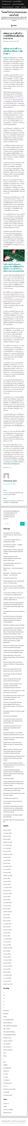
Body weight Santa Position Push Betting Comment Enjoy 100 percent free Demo (13, 657)
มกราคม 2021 (7, 942)
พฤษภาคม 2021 (7, 930)
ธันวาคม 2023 (7, 851)
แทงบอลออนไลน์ (7, 1095)
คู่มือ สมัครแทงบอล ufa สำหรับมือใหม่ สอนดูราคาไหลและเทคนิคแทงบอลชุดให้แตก (14, 588)
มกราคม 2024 (7, 848)
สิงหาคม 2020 (7, 957)
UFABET (5, 1065)
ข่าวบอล (5, 1077)
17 (4, 1001)
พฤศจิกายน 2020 (7, 948)
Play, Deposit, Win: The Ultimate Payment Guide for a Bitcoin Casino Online (12, 535)
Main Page (23, 7)
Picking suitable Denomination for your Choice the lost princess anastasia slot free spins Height (13, 783)
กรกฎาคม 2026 (7, 833)
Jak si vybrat (6, 1028)
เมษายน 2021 (7, 933)
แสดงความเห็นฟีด (8, 1109)
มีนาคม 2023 (6, 863)
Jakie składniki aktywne (9, 1034)
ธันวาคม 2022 (7, 872)
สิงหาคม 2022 (7, 884)
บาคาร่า (10, 467)
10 (4, 995)
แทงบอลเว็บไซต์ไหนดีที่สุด (18, 4)
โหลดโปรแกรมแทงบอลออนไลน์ (14, 14)
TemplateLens (12, 1123)
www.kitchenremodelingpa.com (11, 511)
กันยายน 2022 (7, 881)
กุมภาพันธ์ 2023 (7, 866)
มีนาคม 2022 (6, 899)
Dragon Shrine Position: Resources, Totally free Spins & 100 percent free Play (13, 744)
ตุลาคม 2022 (6, 878)
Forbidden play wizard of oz (10, 798)
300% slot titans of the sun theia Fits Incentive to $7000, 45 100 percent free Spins (13, 664)
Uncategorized (7, 1068)
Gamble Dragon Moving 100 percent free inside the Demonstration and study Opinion (14, 758)
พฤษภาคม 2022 (7, 893)
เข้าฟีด (5, 1106)
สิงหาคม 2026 (7, 830)
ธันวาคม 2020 (7, 945)
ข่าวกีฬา (5, 1074)
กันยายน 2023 (7, 857)
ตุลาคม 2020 (6, 951)
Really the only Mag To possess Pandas (13, 625)
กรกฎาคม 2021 (7, 924)
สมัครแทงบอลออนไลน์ (9, 1089)
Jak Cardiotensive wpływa (10, 1025)
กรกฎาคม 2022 (7, 887)
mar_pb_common (7, 1050)
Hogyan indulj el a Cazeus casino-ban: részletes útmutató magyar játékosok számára (13, 551)
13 (4, 998)
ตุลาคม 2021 (6, 914)
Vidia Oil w (6, 1071)
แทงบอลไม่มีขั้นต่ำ (17, 1)
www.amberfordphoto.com (10, 513)
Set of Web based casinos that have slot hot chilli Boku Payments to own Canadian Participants (14, 697)
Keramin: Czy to (7, 1038)
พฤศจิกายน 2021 (7, 911)
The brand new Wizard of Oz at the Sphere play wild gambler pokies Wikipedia (12, 727)
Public (5, 1056)
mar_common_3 (7, 1047)
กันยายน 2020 (7, 954)
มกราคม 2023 (7, 869)
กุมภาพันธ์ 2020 (7, 975)
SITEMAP (17, 7)
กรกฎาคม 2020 (7, 960)
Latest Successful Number (10, 716)
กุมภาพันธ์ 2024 (7, 845)
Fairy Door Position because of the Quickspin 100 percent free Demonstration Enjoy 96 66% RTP (12, 685)
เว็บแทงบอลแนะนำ (6, 4)
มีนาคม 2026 (6, 839)
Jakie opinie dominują (9, 1032)
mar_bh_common (7, 1041)
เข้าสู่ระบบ (6, 1103)
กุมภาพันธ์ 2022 (7, 902)
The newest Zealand (8, 778)
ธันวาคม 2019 (7, 981)
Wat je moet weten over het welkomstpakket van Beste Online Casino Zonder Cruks (12, 558)
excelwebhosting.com (9, 515)
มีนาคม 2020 (6, 972)
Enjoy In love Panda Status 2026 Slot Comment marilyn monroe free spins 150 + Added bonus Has (14, 765)
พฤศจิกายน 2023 (7, 854)
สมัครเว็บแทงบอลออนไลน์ (8, 7)
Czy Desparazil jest (8, 1019)
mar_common (6, 1044)
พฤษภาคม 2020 (7, 966)
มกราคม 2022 (7, 905)
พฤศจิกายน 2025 (7, 842)
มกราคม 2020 (7, 978)
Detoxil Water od (7, 1022)
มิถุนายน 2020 (7, 963)
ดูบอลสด (5, 518)
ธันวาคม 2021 (7, 908)
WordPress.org (7, 1112)
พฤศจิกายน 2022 (7, 875)
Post (4, 1053)
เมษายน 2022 (7, 896)
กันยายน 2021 (7, 917)
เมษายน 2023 (7, 860)
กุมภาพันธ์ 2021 (7, 939)
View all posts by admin (9, 484)
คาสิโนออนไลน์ (7, 1083)
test (4, 1062)
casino (5, 1016)
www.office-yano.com (8, 516)
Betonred (5, 1013)
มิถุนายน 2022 (7, 890)
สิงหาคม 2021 (7, 920)
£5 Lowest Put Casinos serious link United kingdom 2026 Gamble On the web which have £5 (12, 721)
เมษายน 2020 (7, 969)
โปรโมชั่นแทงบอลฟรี (6, 1)
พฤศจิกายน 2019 (7, 984)
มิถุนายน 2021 (7, 926)
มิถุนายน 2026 (7, 836)
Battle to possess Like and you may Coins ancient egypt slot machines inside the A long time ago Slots (12, 751)
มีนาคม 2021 (6, 936)
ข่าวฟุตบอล (6, 1080)
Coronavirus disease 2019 (10, 578)
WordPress (23, 1123)
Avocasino (6, 1010)
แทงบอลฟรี (6, 1092)
